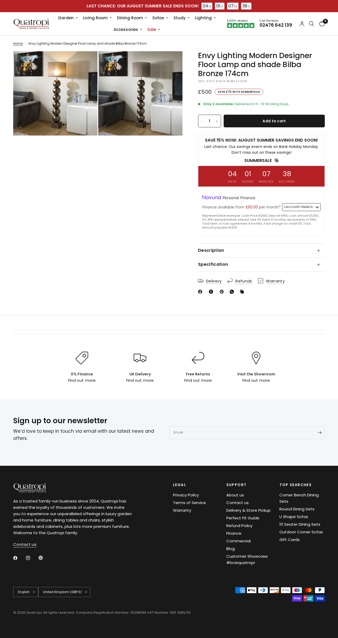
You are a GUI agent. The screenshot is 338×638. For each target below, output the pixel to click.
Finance (233, 533)
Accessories (126, 29)
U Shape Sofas (293, 516)
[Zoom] (86, 62)
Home (18, 43)
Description (211, 250)
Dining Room (130, 18)
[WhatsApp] (233, 291)
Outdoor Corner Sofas (301, 532)
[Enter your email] (319, 432)
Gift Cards (289, 539)
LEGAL (179, 485)
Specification (213, 264)
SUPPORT (236, 485)
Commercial (238, 541)
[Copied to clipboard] (243, 291)
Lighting (203, 18)
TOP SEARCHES (295, 485)
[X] (212, 291)
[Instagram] (31, 558)
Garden (66, 18)
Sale (151, 29)
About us (235, 495)
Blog (230, 548)
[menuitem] (67, 18)
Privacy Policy (186, 495)
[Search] (311, 23)
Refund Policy (239, 525)
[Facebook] (201, 291)
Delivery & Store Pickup (248, 510)
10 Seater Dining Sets (299, 524)
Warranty (182, 510)
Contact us (237, 502)
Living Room (95, 18)
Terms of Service (189, 502)
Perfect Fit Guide (242, 518)
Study (179, 18)
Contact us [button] (24, 544)
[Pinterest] (223, 291)
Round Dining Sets (296, 509)
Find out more (81, 380)
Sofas (158, 18)
